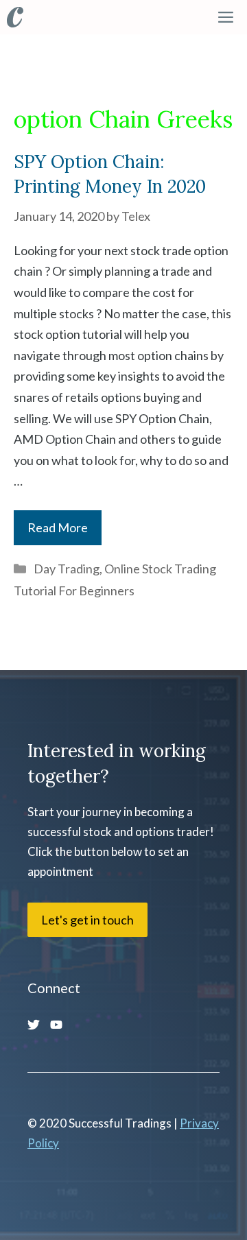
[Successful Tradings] (15, 17)
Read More (57, 527)
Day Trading (66, 568)
